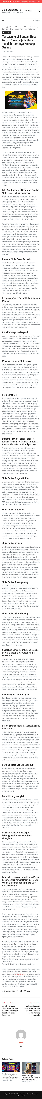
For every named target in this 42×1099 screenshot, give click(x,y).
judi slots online (20, 974)
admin (21, 1043)
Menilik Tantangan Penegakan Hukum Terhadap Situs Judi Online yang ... (31, 1077)
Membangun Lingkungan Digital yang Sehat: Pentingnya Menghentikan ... (11, 1076)
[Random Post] (33, 20)
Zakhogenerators (11, 9)
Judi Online (11, 27)
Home (4, 27)
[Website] (21, 1047)
